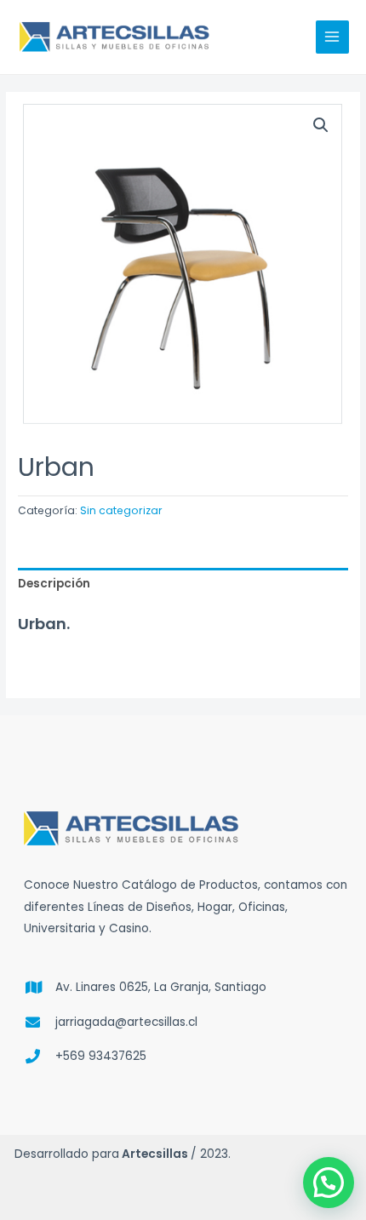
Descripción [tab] (54, 584)
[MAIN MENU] (332, 37)
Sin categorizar (121, 510)
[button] (321, 125)
